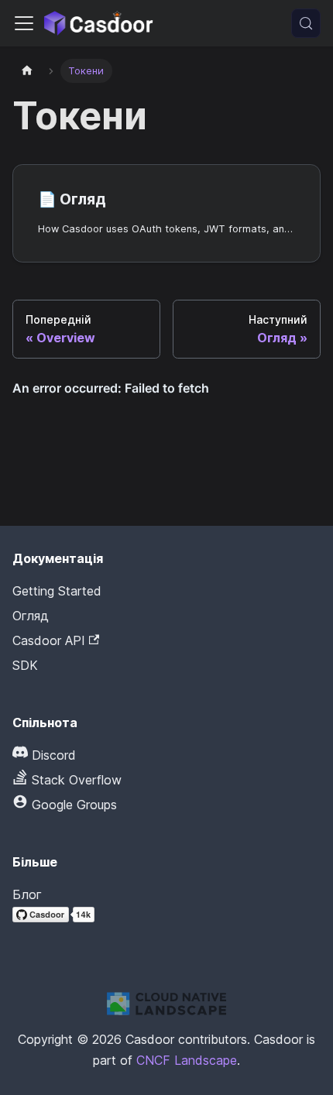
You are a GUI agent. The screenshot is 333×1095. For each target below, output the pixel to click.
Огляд (30, 615)
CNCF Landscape (186, 1060)
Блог (27, 894)
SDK (25, 665)
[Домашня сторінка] (27, 71)
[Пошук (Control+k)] (306, 23)
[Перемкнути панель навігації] (24, 23)
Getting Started (56, 591)
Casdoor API (48, 640)
